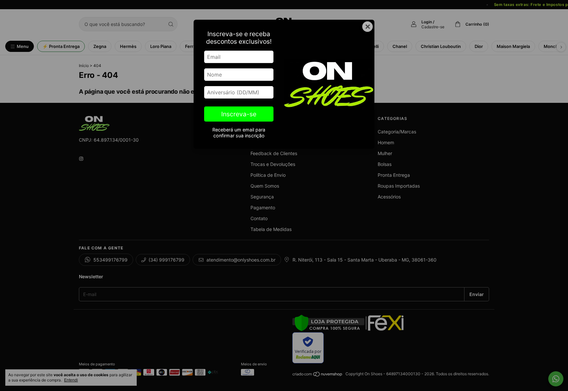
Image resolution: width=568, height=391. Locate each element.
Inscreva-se (238, 114)
